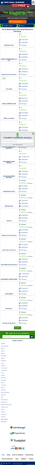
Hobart (2, 382)
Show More (17, 327)
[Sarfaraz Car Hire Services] (9, 228)
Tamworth (3, 411)
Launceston (3, 385)
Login (16, 458)
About (8, 454)
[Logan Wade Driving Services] (9, 257)
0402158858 (24, 112)
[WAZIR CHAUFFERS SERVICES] (9, 170)
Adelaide (3, 343)
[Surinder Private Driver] (9, 316)
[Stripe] (17, 447)
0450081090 (24, 215)
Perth (2, 397)
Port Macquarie (4, 399)
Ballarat (2, 348)
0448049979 (24, 259)
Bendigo (3, 351)
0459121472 (24, 98)
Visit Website (24, 206)
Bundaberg (3, 360)
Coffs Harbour (4, 370)
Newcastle (3, 394)
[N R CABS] (9, 82)
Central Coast (4, 368)
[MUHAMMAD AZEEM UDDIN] (9, 272)
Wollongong (3, 421)
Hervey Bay (3, 380)
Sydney (2, 409)
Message (23, 45)
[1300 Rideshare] (9, 199)
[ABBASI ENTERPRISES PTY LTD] (9, 52)
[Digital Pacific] (17, 433)
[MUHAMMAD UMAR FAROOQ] (9, 155)
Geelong (3, 375)
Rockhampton (4, 402)
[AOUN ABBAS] (9, 287)
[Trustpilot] (17, 440)
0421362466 (24, 244)
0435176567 (24, 39)
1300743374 (24, 200)
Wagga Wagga (4, 419)
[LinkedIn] (1, 463)
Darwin (2, 372)
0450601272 (24, 288)
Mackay (2, 387)
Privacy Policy (29, 454)
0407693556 (24, 83)
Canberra (3, 365)
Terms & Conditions (17, 454)
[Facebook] (6, 463)
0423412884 (24, 127)
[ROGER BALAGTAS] (9, 184)
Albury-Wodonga (4, 346)
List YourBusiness (18, 5)
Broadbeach (3, 355)
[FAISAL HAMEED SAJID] (9, 96)
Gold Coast (3, 377)
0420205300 (24, 171)
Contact (31, 458)
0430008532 (24, 54)
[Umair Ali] (9, 213)
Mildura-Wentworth (5, 392)
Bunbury (3, 358)
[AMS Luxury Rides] (9, 111)
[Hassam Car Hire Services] (9, 67)
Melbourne (3, 390)
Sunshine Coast (4, 407)
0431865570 (24, 303)
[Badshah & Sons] (9, 38)
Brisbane (3, 353)
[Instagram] (9, 463)
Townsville (3, 416)
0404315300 (24, 230)
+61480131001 (25, 156)
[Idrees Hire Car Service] (9, 243)
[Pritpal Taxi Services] (9, 126)
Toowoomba (3, 414)
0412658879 (24, 186)
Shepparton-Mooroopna (6, 404)
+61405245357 (25, 273)
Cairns (2, 363)
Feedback (23, 458)
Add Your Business (7, 458)
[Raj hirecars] (9, 301)
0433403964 (24, 317)
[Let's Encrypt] (17, 427)
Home (3, 454)
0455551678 (24, 69)
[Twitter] (4, 463)
